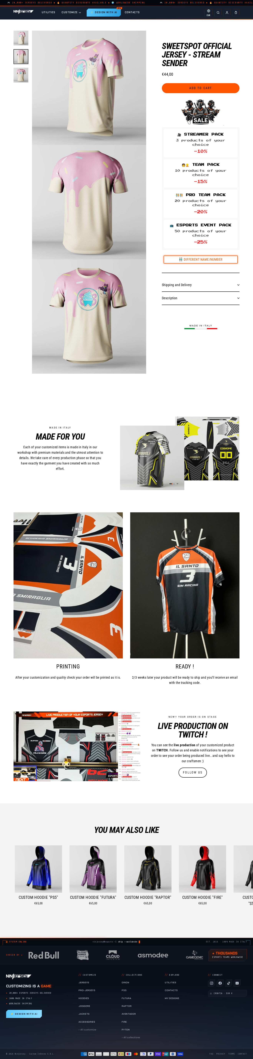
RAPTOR (127, 1006)
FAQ (211, 1054)
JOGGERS (84, 1006)
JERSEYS (84, 982)
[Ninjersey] (24, 12)
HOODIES (84, 998)
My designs (172, 998)
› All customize (87, 1029)
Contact (242, 1054)
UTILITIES (48, 12)
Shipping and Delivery (177, 285)
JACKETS (84, 1013)
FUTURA (126, 998)
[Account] (227, 12)
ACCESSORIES (87, 1021)
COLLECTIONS (132, 975)
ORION (125, 982)
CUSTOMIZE (70, 12)
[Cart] (235, 12)
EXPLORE (172, 975)
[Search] (218, 12)
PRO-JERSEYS (87, 990)
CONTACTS (132, 12)
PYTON (126, 1029)
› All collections (131, 1037)
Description (169, 298)
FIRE (124, 1021)
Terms (231, 1054)
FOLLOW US (192, 772)
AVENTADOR (129, 1013)
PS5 (124, 990)
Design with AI (24, 1013)
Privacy (220, 1054)
